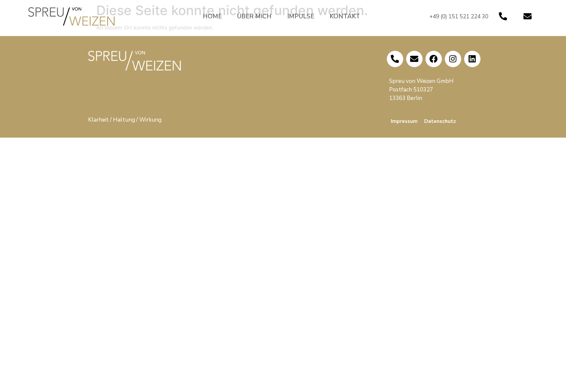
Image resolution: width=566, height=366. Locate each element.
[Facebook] (433, 59)
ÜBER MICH (254, 16)
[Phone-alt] (503, 16)
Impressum (404, 121)
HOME (212, 16)
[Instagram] (453, 59)
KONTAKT (345, 16)
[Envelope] (527, 16)
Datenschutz (440, 121)
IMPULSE (300, 16)
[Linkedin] (472, 59)
